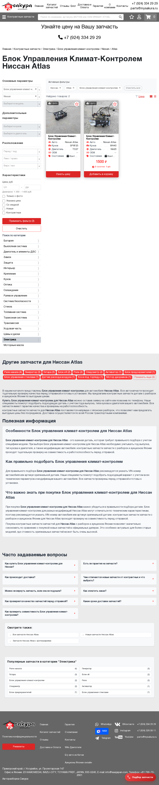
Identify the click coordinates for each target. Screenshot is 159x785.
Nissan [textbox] (20, 96)
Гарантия (98, 6)
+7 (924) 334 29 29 (145, 3)
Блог (73, 6)
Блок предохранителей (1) (140, 372)
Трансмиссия (11, 323)
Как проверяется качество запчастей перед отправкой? (36, 601)
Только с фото (14, 196)
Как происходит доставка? (20, 577)
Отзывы (64, 6)
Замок (7, 257)
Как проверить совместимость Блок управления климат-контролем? (36, 613)
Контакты (122, 6)
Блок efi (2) (64, 372)
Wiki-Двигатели (73, 748)
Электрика (10, 340)
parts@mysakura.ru (144, 8)
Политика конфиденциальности (19, 737)
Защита (8, 263)
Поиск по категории (13, 236)
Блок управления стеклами (116, 692)
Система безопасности (17, 301)
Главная (39, 6)
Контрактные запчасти (20, 17)
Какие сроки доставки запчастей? (102, 601)
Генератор (116, 669)
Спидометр (43, 686)
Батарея (9, 241)
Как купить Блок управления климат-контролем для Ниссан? (33, 565)
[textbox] (20, 104)
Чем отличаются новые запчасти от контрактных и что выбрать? (114, 579)
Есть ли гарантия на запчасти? (100, 564)
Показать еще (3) (144, 377)
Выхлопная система (15, 246)
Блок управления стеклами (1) (21, 377)
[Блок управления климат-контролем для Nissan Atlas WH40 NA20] (101, 117)
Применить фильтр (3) (21, 221)
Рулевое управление (15, 296)
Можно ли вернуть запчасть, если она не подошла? (33, 591)
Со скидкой (12, 205)
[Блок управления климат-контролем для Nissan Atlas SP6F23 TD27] (63, 117)
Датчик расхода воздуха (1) (58, 377)
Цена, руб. (7, 182)
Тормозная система (15, 318)
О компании (71, 732)
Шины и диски (12, 334)
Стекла (8, 307)
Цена (141, 97)
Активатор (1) (113, 372)
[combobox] (21, 90)
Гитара (43, 675)
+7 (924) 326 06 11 (146, 731)
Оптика (8, 285)
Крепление (10, 274)
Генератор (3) (32, 372)
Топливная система (15, 312)
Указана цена (13, 201)
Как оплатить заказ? (94, 591)
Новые (9, 209)
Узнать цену (63, 174)
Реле (116, 680)
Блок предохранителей (43, 692)
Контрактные (13, 213)
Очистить (21, 229)
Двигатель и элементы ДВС (20, 252)
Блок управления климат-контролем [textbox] (20, 89)
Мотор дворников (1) (118, 377)
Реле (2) (78, 372)
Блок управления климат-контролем (43, 680)
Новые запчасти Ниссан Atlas (99, 635)
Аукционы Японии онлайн (78, 763)
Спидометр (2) (94, 372)
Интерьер (9, 268)
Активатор (116, 686)
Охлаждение (11, 290)
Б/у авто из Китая (74, 755)
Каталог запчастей (50, 732)
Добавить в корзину (101, 174)
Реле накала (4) (13, 372)
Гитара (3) (49, 372)
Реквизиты (18, 747)
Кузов (7, 279)
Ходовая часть (12, 329)
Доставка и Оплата (50, 748)
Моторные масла (14, 345)
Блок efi (116, 675)
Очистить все (133, 88)
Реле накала (43, 669)
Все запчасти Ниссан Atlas (26, 635)
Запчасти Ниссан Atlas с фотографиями (32, 641)
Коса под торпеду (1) (90, 377)
